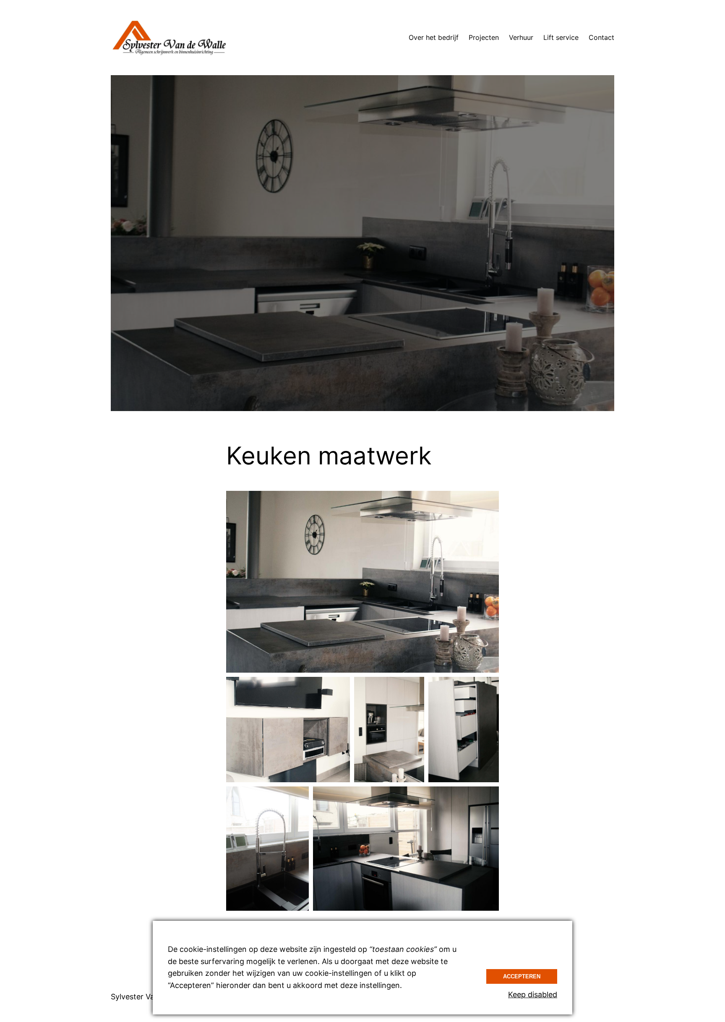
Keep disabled (532, 994)
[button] (362, 582)
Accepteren (521, 976)
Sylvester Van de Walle (150, 996)
